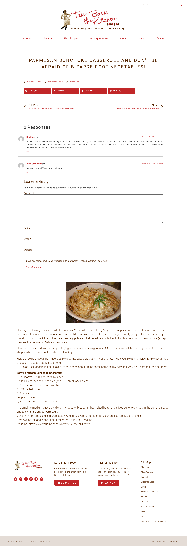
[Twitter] (31, 479)
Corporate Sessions (149, 482)
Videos (123, 38)
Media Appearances (99, 38)
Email (27, 239)
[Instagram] (41, 479)
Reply (28, 152)
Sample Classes (147, 506)
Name (27, 228)
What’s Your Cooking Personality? (155, 521)
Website (28, 250)
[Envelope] (15, 479)
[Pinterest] (36, 479)
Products (145, 501)
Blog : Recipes (71, 38)
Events (142, 38)
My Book (144, 497)
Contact (160, 38)
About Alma (146, 467)
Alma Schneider (34, 164)
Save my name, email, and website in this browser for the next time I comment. (67, 261)
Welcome (27, 38)
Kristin (29, 137)
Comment (30, 193)
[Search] (181, 5)
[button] (37, 91)
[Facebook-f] (26, 479)
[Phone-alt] (20, 479)
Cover (143, 487)
